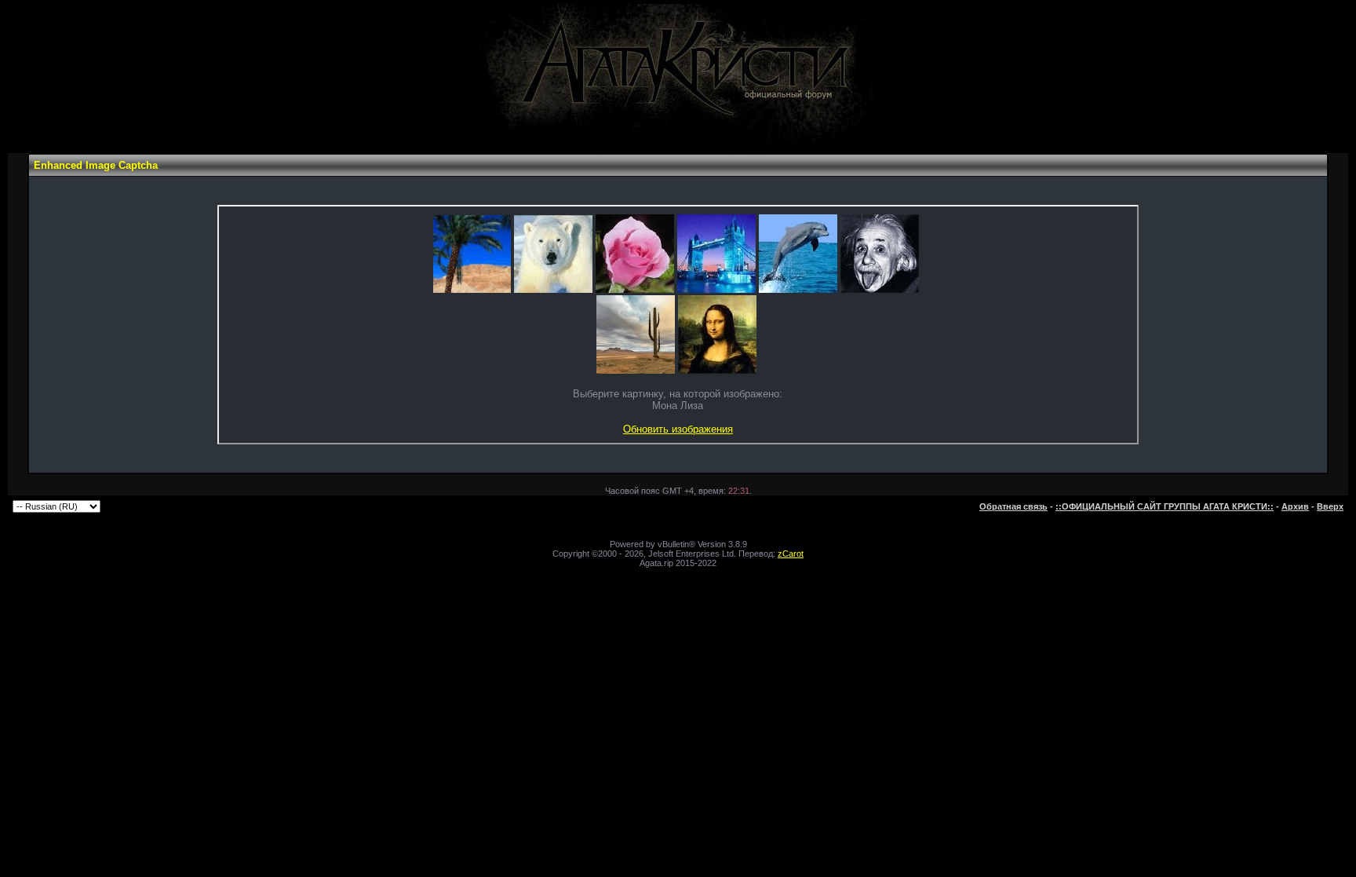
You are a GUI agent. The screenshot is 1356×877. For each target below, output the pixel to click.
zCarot (791, 553)
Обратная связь (1013, 506)
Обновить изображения (678, 429)
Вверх (1330, 506)
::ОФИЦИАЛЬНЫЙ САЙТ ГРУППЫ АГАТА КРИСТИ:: (1164, 506)
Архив (1295, 506)
